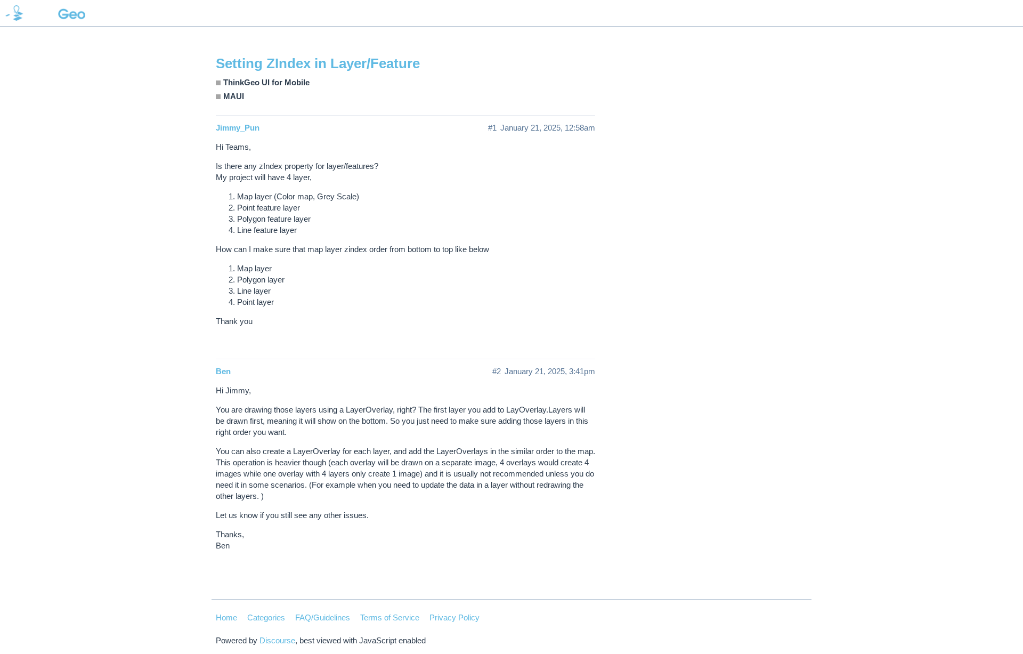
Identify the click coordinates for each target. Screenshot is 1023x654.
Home (226, 617)
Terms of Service (389, 617)
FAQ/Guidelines (322, 617)
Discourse (277, 640)
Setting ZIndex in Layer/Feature (318, 63)
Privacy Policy (454, 617)
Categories (266, 617)
